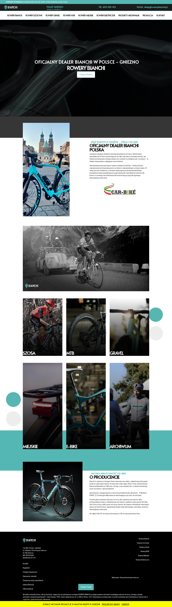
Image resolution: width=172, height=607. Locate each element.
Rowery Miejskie (85, 15)
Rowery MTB (69, 15)
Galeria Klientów (28, 585)
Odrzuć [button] (125, 604)
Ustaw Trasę (86, 587)
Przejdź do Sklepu (111, 604)
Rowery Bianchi (14, 15)
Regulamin (26, 568)
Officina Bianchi (28, 589)
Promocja (148, 15)
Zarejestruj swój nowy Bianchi (33, 580)
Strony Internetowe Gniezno (129, 577)
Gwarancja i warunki (30, 576)
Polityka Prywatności (30, 572)
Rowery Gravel (53, 15)
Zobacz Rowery (86, 74)
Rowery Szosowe (34, 15)
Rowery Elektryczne (106, 15)
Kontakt (160, 15)
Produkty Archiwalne (128, 15)
